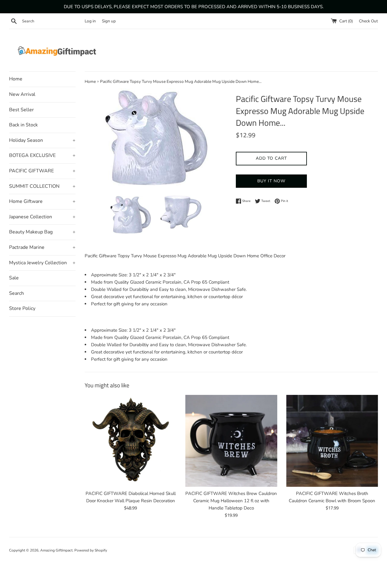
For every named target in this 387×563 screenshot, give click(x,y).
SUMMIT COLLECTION (42, 186)
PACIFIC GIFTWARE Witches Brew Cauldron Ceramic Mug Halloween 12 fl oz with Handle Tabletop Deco (231, 500)
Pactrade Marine (42, 247)
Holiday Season (42, 140)
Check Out (368, 21)
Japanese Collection (42, 216)
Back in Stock (23, 125)
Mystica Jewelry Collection (42, 262)
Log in (90, 21)
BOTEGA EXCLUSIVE (42, 155)
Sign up (109, 21)
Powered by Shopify (90, 550)
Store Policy (22, 308)
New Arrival (22, 94)
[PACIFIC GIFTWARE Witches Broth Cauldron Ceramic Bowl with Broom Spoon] (332, 441)
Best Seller (21, 109)
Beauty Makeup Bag (42, 232)
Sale (14, 278)
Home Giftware (42, 201)
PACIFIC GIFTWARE (42, 171)
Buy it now (271, 181)
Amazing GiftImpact (56, 550)
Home (15, 79)
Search (16, 293)
